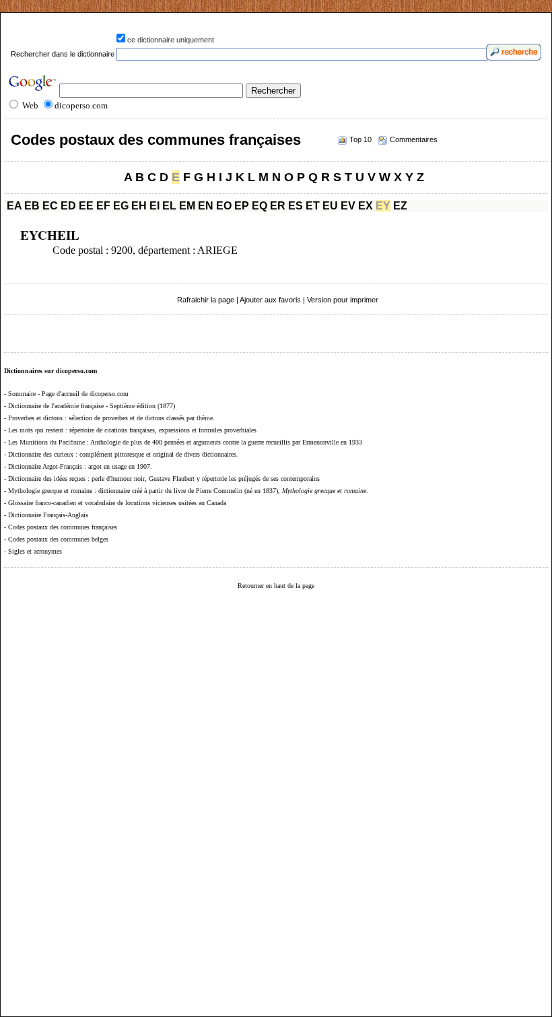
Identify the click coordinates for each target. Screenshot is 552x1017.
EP (241, 205)
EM (187, 205)
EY (383, 205)
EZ (400, 205)
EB (32, 205)
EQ (259, 205)
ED (68, 205)
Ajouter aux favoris (270, 300)
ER (277, 205)
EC (50, 205)
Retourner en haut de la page (276, 585)
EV (348, 205)
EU (330, 205)
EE (86, 205)
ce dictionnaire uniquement (170, 40)
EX (365, 205)
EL (169, 205)
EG (121, 205)
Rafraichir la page (205, 300)
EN (205, 205)
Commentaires (414, 139)
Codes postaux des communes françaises (156, 139)
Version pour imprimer (342, 300)
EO (224, 205)
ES (295, 205)
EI (154, 205)
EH (139, 205)
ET (313, 205)
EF (103, 205)
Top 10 (360, 139)
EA (14, 205)
